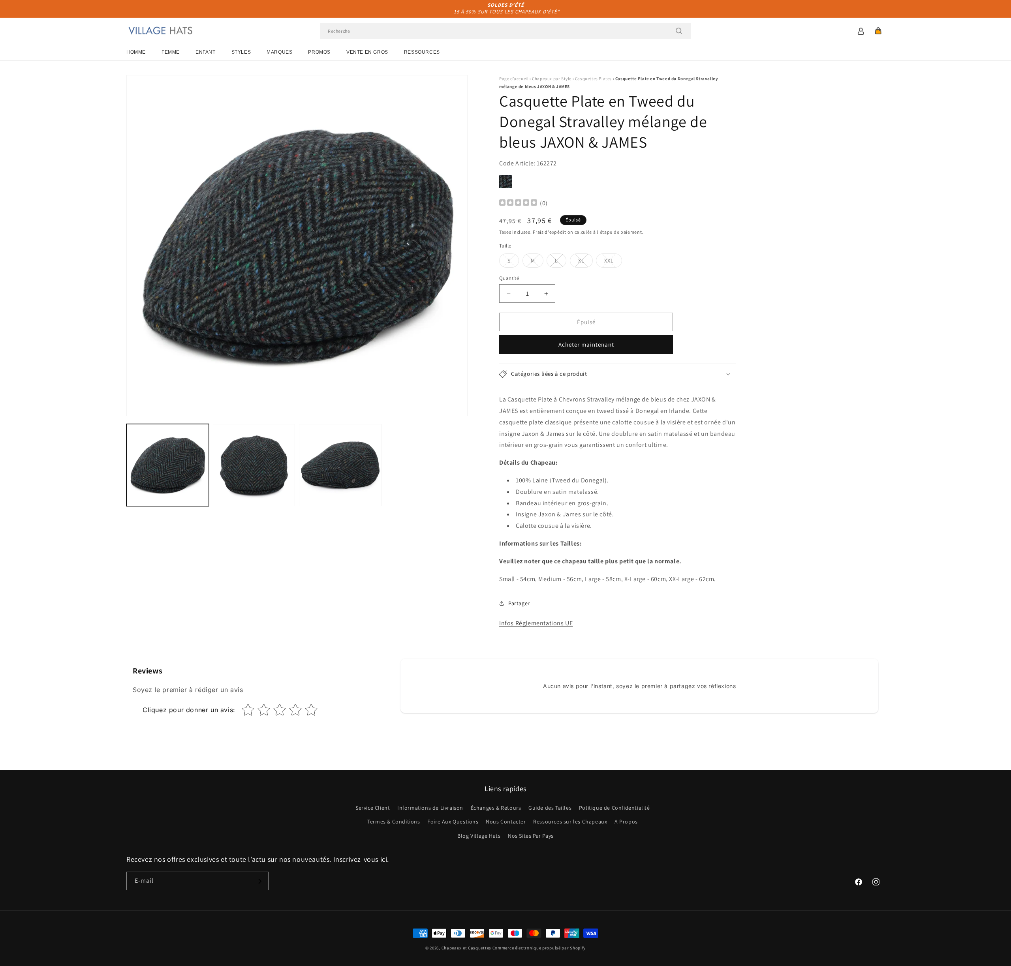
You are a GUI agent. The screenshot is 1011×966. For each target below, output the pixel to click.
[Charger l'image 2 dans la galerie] (254, 465)
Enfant (205, 52)
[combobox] (505, 31)
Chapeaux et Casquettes (466, 948)
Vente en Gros (367, 52)
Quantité (509, 278)
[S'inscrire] (259, 881)
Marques (279, 52)
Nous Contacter (506, 821)
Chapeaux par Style (551, 78)
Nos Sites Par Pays (531, 835)
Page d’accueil (513, 78)
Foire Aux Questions (452, 821)
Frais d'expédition (553, 232)
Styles (241, 52)
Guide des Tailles (549, 808)
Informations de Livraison (430, 808)
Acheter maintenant (586, 344)
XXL (613, 262)
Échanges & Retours (496, 808)
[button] (878, 31)
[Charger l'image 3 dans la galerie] (340, 465)
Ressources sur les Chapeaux (570, 821)
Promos (319, 52)
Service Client (372, 808)
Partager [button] (519, 603)
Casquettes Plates (593, 78)
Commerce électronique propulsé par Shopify (539, 948)
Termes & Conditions (393, 821)
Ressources (422, 52)
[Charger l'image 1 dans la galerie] (167, 465)
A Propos (626, 821)
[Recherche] (679, 31)
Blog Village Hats (478, 835)
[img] (518, 203)
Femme (171, 52)
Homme (136, 52)
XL (585, 262)
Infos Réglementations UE (536, 623)
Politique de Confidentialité (614, 808)
